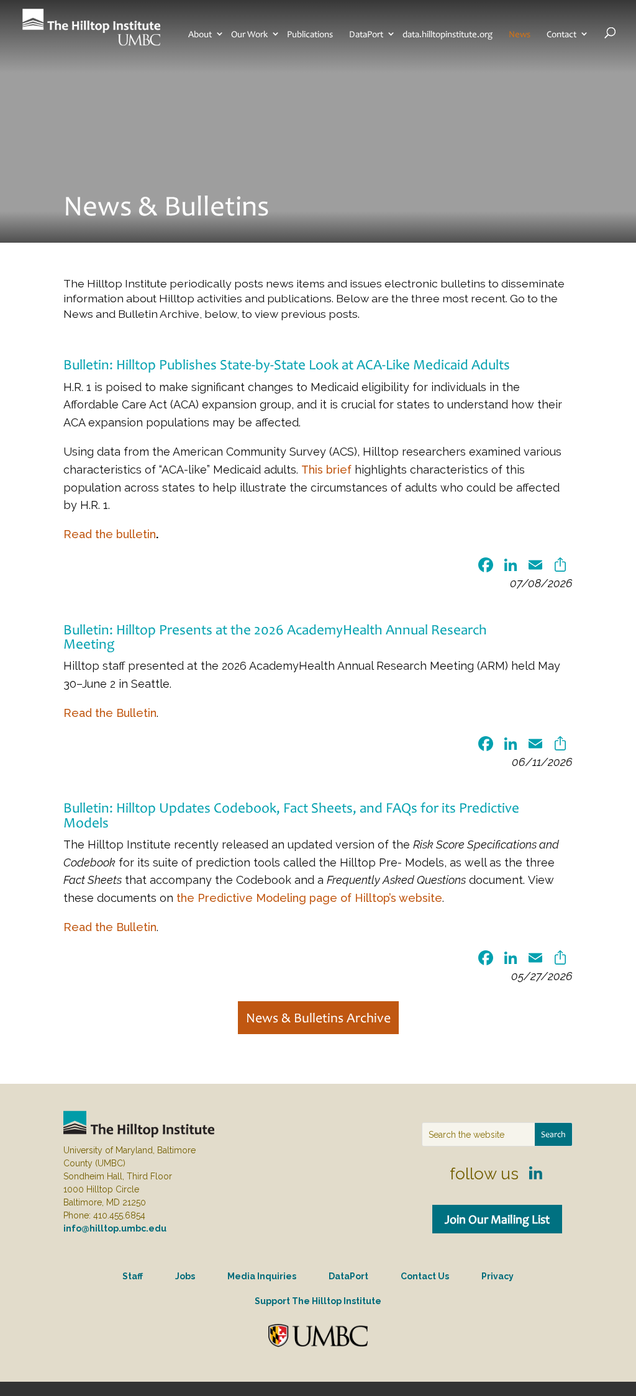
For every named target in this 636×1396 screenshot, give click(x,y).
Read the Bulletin (110, 712)
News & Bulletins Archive (318, 1017)
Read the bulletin (109, 534)
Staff (132, 1276)
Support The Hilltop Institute (318, 1301)
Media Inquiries (261, 1276)
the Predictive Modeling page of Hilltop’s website (309, 897)
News (519, 34)
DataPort (366, 34)
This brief (326, 469)
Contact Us (425, 1276)
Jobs (185, 1276)
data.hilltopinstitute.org (447, 34)
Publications (310, 34)
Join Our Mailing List (497, 1219)
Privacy (497, 1276)
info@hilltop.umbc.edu (114, 1228)
